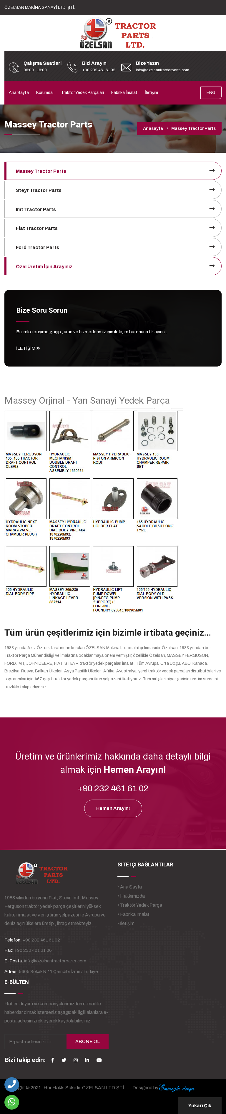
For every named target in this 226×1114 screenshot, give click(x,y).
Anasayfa (153, 128)
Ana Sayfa (19, 92)
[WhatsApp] (11, 1102)
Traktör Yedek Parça (140, 905)
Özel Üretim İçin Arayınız (44, 266)
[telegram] (64, 1060)
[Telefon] (11, 1084)
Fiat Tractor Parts (37, 228)
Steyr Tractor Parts (39, 190)
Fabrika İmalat (124, 92)
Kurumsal (45, 92)
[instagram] (76, 1060)
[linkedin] (87, 1060)
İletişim (151, 92)
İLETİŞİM (26, 348)
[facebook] (52, 1060)
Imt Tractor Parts (36, 209)
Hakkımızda (132, 896)
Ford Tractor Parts (37, 247)
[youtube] (99, 1060)
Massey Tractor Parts (41, 171)
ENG (211, 92)
